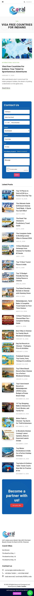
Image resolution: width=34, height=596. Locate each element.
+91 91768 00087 (23, 573)
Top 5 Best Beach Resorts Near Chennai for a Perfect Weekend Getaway (24, 372)
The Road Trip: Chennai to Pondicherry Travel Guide (23, 222)
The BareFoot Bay (8, 553)
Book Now (17, 593)
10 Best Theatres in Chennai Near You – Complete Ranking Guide (23, 319)
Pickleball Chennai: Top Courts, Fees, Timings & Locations (23, 358)
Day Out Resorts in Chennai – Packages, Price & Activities (23, 346)
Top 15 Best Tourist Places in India (23, 263)
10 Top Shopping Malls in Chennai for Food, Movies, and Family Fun (23, 407)
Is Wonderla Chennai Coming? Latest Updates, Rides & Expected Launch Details (23, 436)
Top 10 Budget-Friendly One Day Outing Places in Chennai (22, 276)
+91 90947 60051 (10, 573)
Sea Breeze (5, 550)
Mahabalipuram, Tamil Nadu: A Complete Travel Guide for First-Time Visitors (24, 304)
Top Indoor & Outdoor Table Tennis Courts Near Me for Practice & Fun (24, 466)
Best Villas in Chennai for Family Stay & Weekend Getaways (23, 333)
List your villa (17, 505)
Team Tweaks (21, 586)
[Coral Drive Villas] (17, 10)
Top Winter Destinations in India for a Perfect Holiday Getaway (23, 451)
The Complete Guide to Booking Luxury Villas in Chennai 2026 (24, 235)
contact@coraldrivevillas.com (15, 570)
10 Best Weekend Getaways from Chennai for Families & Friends (23, 249)
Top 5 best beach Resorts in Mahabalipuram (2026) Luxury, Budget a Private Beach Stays (22, 390)
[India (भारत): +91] (7, 123)
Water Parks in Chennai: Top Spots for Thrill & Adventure (24, 420)
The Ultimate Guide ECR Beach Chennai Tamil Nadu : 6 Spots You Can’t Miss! (23, 207)
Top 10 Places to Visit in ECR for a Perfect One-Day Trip (23, 193)
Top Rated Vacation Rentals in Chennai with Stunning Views (23, 290)
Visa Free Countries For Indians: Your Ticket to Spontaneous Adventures (14, 69)
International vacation (10, 62)
